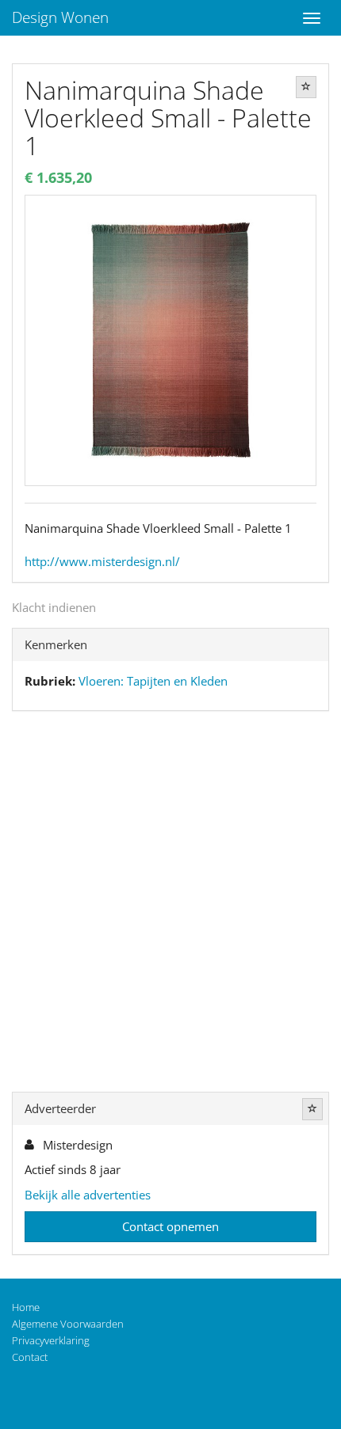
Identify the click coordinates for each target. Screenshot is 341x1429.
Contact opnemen (170, 1226)
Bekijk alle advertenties (88, 1195)
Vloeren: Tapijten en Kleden (153, 681)
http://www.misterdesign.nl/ (102, 561)
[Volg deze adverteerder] (312, 1109)
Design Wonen (60, 17)
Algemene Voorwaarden (68, 1324)
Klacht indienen (54, 607)
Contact (30, 1357)
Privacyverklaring (51, 1340)
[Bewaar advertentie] (306, 87)
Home (26, 1307)
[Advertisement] (170, 905)
